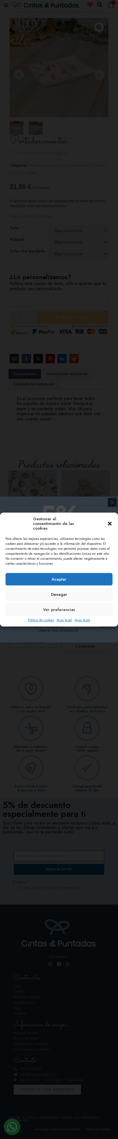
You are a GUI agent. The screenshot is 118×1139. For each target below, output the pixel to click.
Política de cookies (41, 620)
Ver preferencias (59, 610)
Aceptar (59, 579)
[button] (110, 524)
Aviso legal (64, 620)
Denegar (59, 594)
